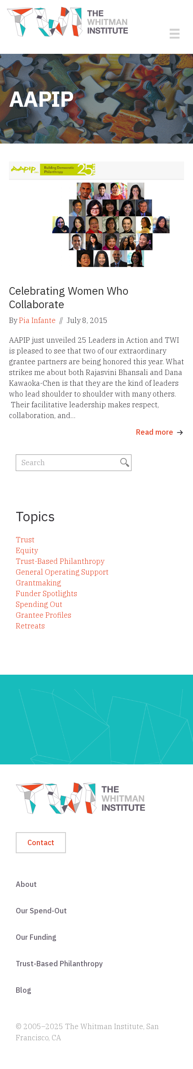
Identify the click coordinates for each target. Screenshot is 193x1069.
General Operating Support (62, 571)
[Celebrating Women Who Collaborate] (96, 216)
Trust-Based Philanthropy (60, 561)
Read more (154, 432)
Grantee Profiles (43, 615)
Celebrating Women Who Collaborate (68, 297)
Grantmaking (38, 582)
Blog (23, 990)
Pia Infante (37, 320)
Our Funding (36, 937)
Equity (27, 550)
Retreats (30, 625)
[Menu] (174, 33)
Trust (25, 539)
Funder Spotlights (46, 593)
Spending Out (39, 604)
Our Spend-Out (41, 910)
